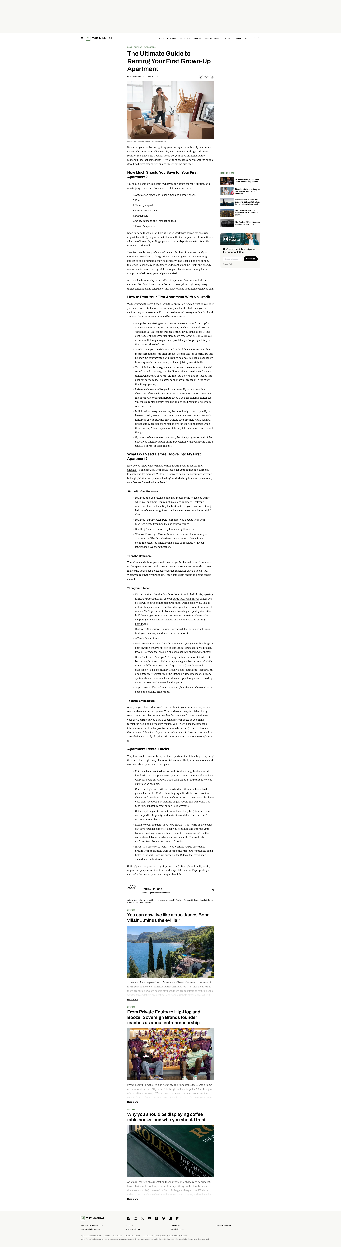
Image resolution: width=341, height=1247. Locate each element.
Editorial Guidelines (223, 1225)
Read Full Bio (145, 902)
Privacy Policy (228, 264)
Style (161, 38)
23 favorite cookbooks (170, 841)
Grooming (171, 38)
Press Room (173, 1235)
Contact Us (175, 1225)
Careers (107, 1235)
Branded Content (177, 1229)
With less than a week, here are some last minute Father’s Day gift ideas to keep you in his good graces (247, 203)
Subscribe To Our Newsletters (92, 1225)
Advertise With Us (133, 1229)
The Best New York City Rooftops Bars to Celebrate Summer (246, 212)
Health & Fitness (212, 38)
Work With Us (117, 1235)
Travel (238, 38)
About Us (129, 1225)
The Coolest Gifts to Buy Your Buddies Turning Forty (247, 223)
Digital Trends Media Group (91, 1235)
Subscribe (250, 258)
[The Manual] (99, 38)
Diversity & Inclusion (132, 1235)
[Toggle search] (258, 38)
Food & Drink (185, 38)
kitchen (131, 474)
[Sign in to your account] (255, 38)
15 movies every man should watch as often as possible (247, 180)
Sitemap (184, 1235)
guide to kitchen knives (186, 598)
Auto (247, 38)
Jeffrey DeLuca (135, 77)
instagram (213, 890)
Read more (132, 1000)
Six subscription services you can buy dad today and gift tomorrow (247, 191)
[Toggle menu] (82, 38)
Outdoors (227, 38)
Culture (197, 38)
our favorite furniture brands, (191, 732)
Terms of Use (148, 1235)
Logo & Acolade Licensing (90, 1229)
